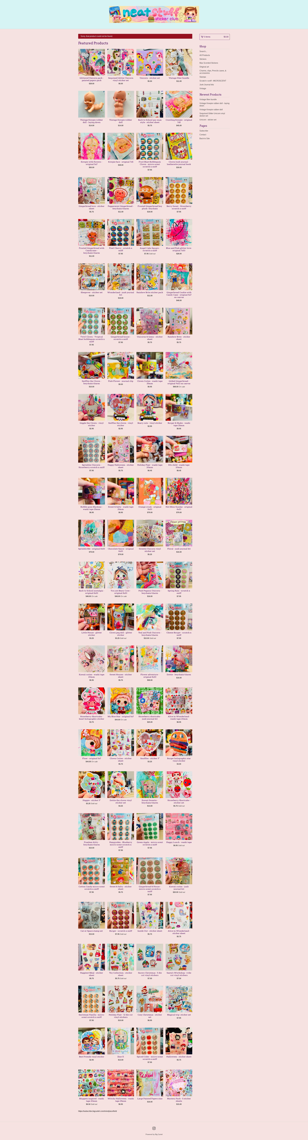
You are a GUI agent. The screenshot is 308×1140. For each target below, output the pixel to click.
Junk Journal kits (206, 85)
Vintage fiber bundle (208, 99)
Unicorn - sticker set (207, 120)
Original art (204, 67)
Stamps (202, 77)
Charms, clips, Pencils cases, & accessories (212, 72)
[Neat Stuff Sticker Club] (154, 14)
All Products (204, 55)
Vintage (202, 88)
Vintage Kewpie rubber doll (211, 110)
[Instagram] (154, 1128)
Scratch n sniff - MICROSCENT (212, 81)
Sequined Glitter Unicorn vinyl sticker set (212, 114)
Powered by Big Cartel (154, 1134)
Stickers (202, 59)
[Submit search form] (228, 51)
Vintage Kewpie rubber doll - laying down (214, 104)
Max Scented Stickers (208, 63)
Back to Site (204, 138)
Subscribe (203, 131)
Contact (202, 135)
